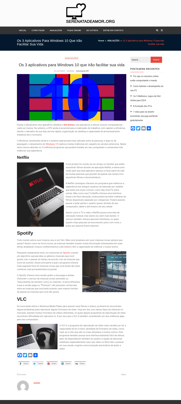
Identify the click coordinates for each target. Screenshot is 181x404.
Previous (21, 374)
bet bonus (69, 124)
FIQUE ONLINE (74, 30)
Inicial (22, 30)
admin (70, 71)
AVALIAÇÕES (56, 30)
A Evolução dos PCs (142, 106)
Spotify (67, 252)
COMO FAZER (38, 30)
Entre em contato (113, 30)
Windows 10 (52, 144)
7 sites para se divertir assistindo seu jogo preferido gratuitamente (144, 116)
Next (123, 374)
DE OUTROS (92, 30)
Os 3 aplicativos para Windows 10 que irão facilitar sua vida (72, 65)
